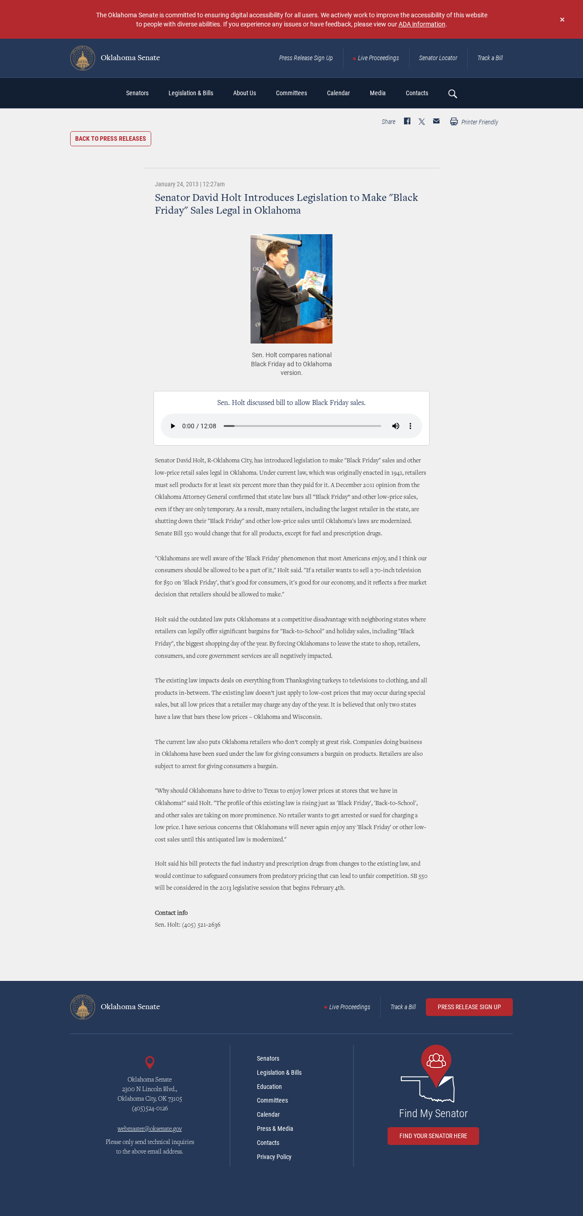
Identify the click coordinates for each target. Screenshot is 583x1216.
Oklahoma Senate (129, 58)
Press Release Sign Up (306, 58)
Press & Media (275, 1128)
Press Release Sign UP (469, 1007)
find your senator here (433, 1135)
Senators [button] (137, 93)
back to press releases (110, 138)
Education (269, 1086)
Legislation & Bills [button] (191, 93)
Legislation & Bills (279, 1072)
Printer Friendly (479, 122)
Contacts (268, 1142)
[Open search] (452, 93)
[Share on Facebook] (407, 122)
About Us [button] (244, 93)
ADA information (422, 24)
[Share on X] (421, 122)
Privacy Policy (274, 1156)
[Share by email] (436, 122)
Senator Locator (438, 58)
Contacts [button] (417, 93)
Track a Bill (490, 58)
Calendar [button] (338, 93)
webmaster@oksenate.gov (150, 1129)
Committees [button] (291, 93)
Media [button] (378, 93)
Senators (268, 1058)
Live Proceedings (378, 58)
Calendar (268, 1114)
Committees (272, 1100)
